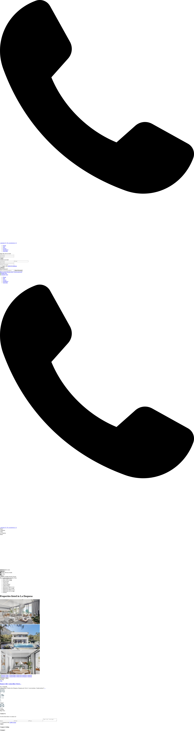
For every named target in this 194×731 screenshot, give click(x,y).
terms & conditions (12, 266)
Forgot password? (18, 272)
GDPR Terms (12, 722)
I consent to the (9, 722)
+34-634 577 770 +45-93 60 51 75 (8, 243)
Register (2, 267)
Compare (3, 730)
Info (4, 247)
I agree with (9, 266)
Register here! (10, 272)
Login (2, 258)
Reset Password (18, 270)
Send (2, 724)
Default (2, 576)
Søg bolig (5, 251)
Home (4, 245)
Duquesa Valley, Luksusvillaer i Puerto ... (10, 683)
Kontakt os (5, 249)
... (44, 688)
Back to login (3, 272)
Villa (1, 681)
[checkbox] (0, 722)
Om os (4, 248)
